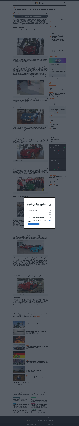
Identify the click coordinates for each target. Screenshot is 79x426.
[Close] (54, 199)
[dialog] (39, 213)
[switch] (50, 212)
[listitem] (39, 210)
